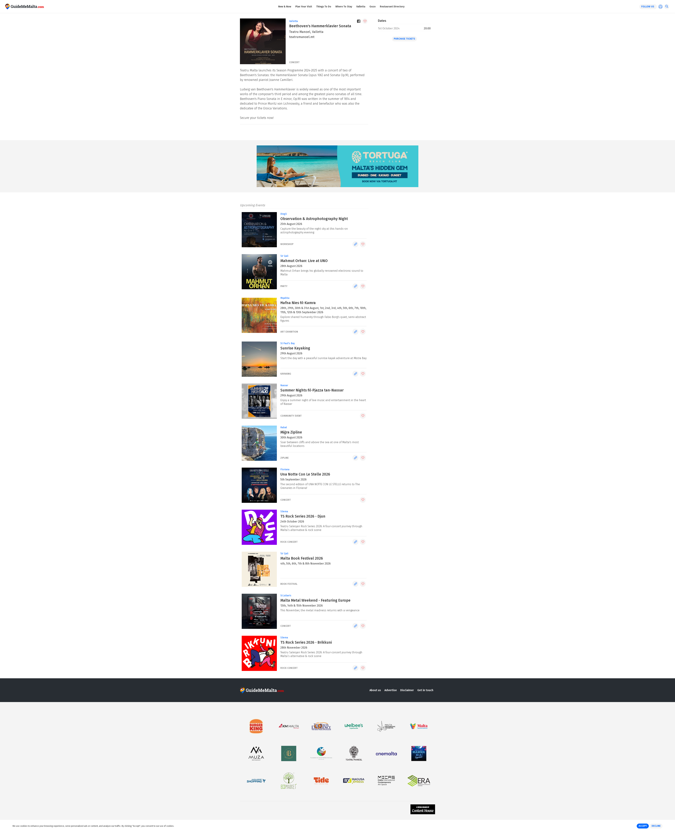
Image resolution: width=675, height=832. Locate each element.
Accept (643, 825)
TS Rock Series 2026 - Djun (302, 516)
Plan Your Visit (303, 6)
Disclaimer (407, 690)
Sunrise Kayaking (295, 348)
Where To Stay (343, 6)
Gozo (372, 6)
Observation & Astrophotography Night (314, 218)
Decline (656, 825)
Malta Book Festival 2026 (301, 558)
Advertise (390, 690)
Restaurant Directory (392, 6)
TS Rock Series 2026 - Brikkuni (306, 642)
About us (375, 690)
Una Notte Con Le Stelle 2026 (305, 474)
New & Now (284, 6)
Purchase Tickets (404, 38)
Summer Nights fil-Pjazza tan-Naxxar (312, 390)
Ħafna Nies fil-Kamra (298, 303)
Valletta (360, 6)
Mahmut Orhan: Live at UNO (304, 261)
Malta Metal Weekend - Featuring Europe (315, 600)
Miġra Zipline (291, 432)
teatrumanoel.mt (301, 37)
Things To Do (323, 6)
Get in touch (425, 690)
